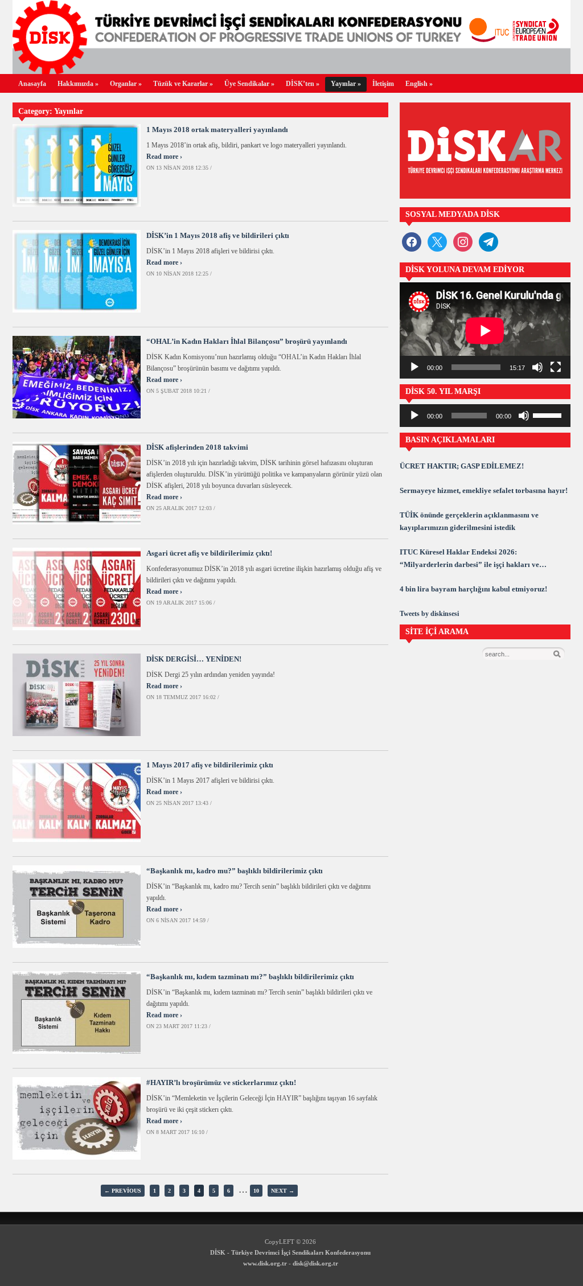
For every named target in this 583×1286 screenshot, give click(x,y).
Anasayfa (32, 84)
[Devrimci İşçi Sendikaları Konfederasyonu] (291, 71)
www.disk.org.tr (265, 1263)
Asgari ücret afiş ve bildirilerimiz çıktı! (209, 553)
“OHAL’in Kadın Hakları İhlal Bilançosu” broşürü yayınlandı (246, 341)
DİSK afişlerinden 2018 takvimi (197, 447)
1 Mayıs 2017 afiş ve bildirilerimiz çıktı (209, 765)
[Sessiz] (537, 367)
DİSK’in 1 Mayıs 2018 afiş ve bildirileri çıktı (217, 235)
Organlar (126, 84)
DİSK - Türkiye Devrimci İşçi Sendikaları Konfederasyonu (290, 1252)
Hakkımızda (78, 84)
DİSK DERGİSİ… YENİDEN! (193, 659)
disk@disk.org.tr (315, 1263)
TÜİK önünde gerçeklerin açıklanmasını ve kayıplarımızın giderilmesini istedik (469, 521)
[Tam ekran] (555, 367)
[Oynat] (414, 367)
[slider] (549, 414)
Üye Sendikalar (249, 84)
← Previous (122, 1191)
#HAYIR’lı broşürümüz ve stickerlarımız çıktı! (221, 1082)
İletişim (383, 84)
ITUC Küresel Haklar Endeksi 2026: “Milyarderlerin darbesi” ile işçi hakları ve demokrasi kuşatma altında (469, 559)
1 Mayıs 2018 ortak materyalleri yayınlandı (217, 129)
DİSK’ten (302, 84)
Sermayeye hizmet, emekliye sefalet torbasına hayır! (484, 490)
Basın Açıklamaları (450, 439)
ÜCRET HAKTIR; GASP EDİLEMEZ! (462, 466)
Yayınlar (346, 84)
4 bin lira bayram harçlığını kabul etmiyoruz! (473, 589)
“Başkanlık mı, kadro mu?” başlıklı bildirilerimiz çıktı (234, 870)
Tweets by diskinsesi (429, 614)
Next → (282, 1191)
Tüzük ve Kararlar (183, 84)
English (419, 84)
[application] (485, 330)
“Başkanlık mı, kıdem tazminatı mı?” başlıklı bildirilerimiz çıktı (250, 976)
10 (256, 1191)
